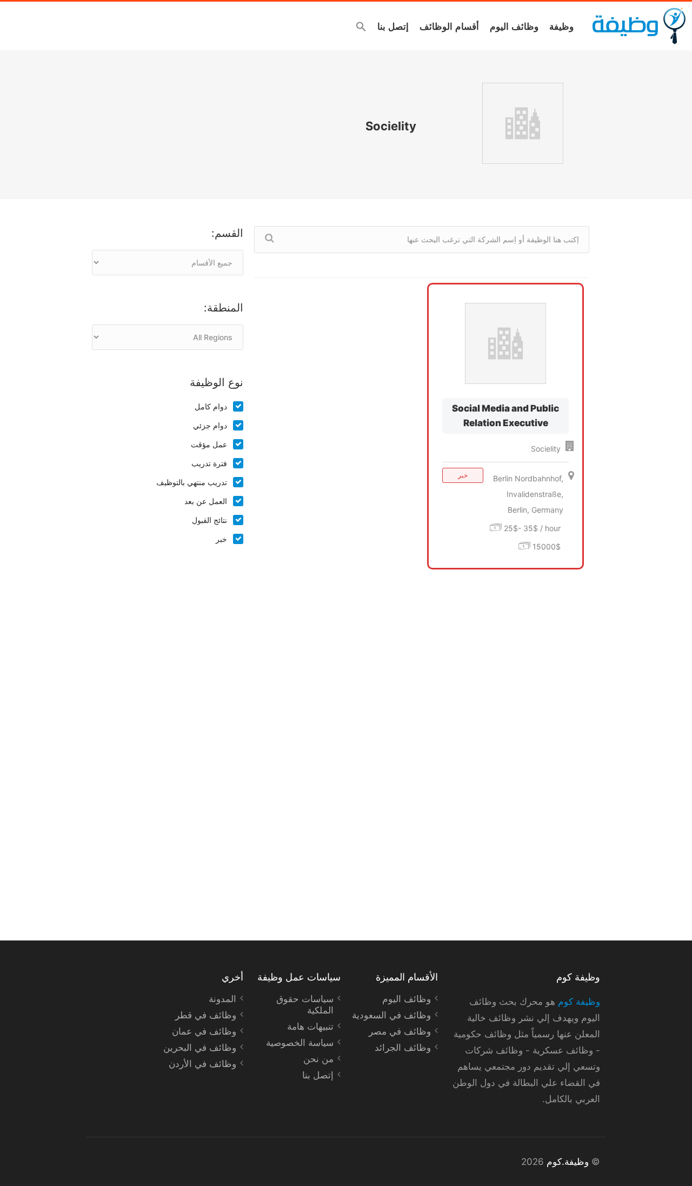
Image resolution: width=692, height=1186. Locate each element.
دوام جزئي (210, 425)
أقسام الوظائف (449, 25)
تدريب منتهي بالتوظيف (191, 482)
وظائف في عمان (204, 1031)
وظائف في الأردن (202, 1063)
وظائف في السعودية (391, 1015)
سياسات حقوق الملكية (305, 1004)
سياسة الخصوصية (300, 1042)
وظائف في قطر (205, 1015)
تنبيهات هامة (310, 1026)
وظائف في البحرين (199, 1047)
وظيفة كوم (579, 1001)
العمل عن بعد (205, 501)
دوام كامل (211, 406)
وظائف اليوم (514, 25)
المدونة (222, 998)
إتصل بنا (393, 25)
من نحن (318, 1059)
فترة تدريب (209, 463)
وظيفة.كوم (568, 1161)
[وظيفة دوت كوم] (638, 26)
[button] (361, 26)
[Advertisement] (167, 731)
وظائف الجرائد (403, 1047)
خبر (221, 539)
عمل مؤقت (209, 444)
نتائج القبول (209, 520)
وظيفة (561, 25)
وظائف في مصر (400, 1031)
